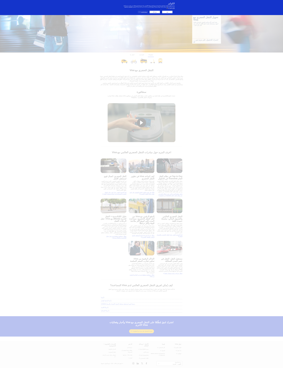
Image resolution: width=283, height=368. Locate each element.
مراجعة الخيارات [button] (144, 12)
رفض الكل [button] (155, 12)
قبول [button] (167, 12)
